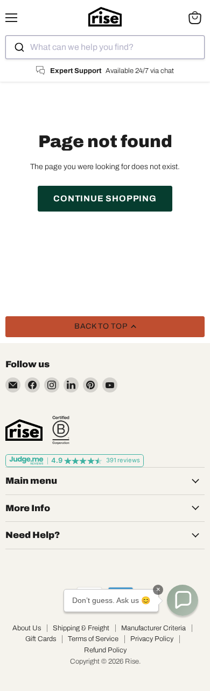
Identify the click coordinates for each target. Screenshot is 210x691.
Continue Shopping (105, 198)
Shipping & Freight (81, 628)
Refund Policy (105, 650)
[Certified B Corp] (60, 430)
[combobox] (105, 47)
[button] (182, 600)
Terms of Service (93, 639)
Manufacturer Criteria (153, 628)
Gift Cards (40, 639)
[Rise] (24, 430)
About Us (26, 628)
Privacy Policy (151, 639)
